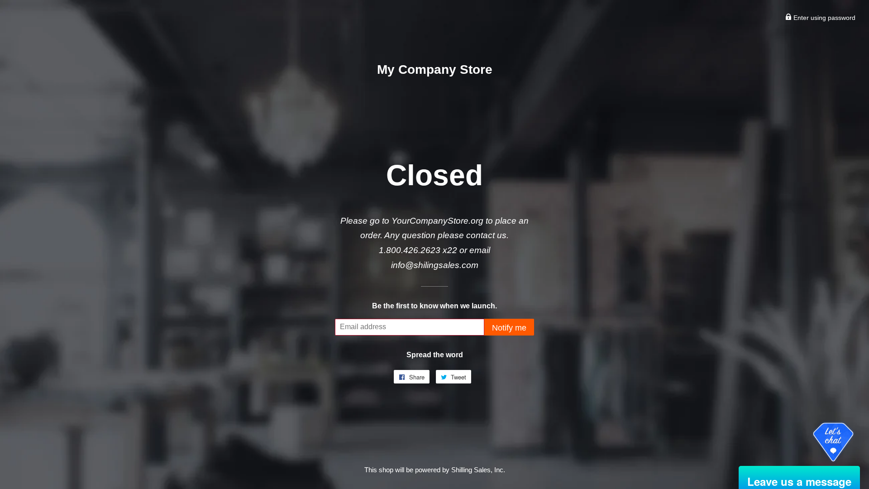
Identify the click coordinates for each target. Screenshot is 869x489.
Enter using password (823, 17)
